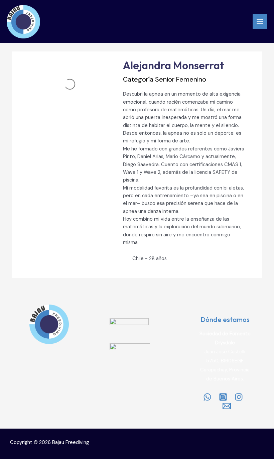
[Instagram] (223, 397)
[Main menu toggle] (260, 21)
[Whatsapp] (207, 397)
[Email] (227, 406)
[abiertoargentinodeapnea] (239, 397)
